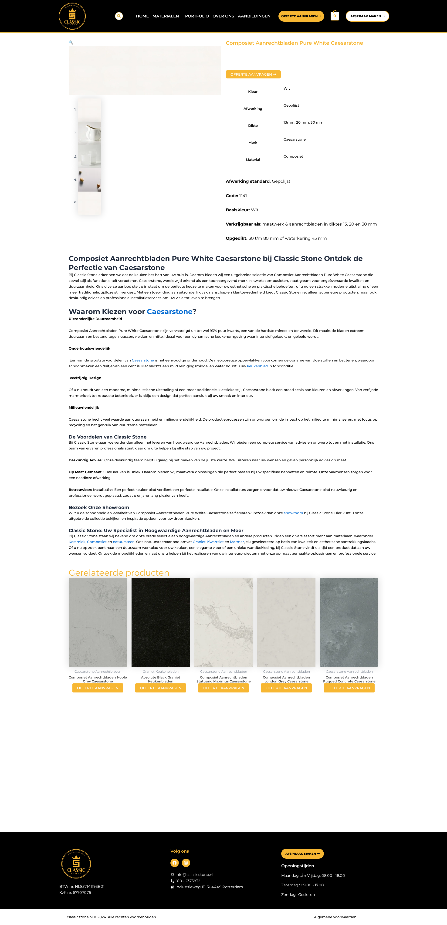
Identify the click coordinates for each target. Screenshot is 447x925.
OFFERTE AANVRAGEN (98, 688)
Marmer (237, 542)
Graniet (199, 542)
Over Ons (223, 16)
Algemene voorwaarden (335, 917)
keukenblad (257, 366)
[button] (119, 16)
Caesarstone (169, 311)
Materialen (165, 16)
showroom (293, 513)
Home (142, 16)
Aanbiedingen (254, 16)
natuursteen (124, 542)
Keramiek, (77, 542)
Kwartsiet (215, 542)
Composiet (97, 542)
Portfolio (197, 16)
